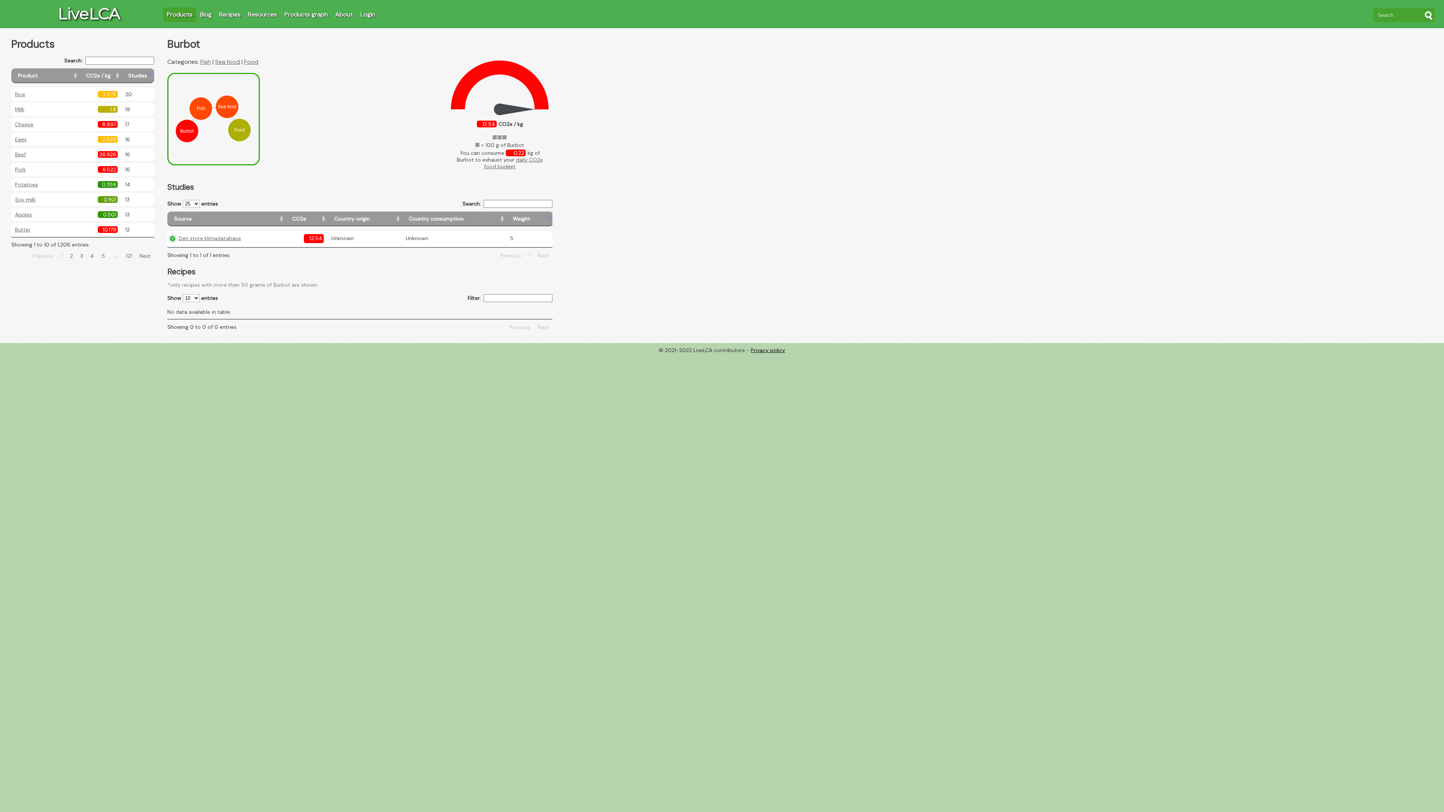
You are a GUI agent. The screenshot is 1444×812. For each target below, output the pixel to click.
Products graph (306, 14)
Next (145, 256)
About (344, 14)
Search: (73, 60)
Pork (20, 169)
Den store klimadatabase (210, 238)
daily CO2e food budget (513, 163)
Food (251, 62)
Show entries (192, 203)
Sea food (227, 62)
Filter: (474, 298)
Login (368, 14)
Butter (22, 229)
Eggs (21, 139)
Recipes (230, 14)
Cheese (24, 124)
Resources (262, 14)
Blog (206, 14)
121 (129, 256)
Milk (19, 109)
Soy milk (25, 199)
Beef (20, 154)
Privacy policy (768, 350)
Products (180, 14)
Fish (205, 62)
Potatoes (26, 184)
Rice (20, 94)
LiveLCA (89, 13)
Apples (23, 214)
